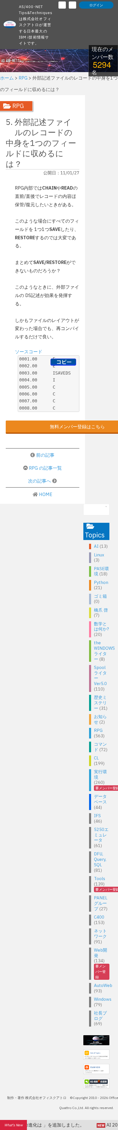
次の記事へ (40, 481)
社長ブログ (100, 1015)
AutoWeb (103, 985)
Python (101, 582)
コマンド (100, 746)
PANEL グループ (100, 903)
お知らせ (100, 719)
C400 (99, 917)
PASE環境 (101, 571)
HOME (45, 494)
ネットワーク (100, 933)
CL (96, 758)
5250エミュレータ (101, 835)
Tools (99, 878)
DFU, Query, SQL (100, 859)
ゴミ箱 (100, 596)
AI (96, 546)
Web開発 (100, 952)
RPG (98, 730)
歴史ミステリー (100, 703)
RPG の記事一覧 (45, 468)
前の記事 (45, 455)
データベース (100, 799)
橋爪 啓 (101, 610)
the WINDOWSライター (104, 651)
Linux (99, 555)
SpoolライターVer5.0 (100, 675)
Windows (102, 999)
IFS (97, 815)
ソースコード (28, 351)
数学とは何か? (101, 626)
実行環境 (100, 774)
